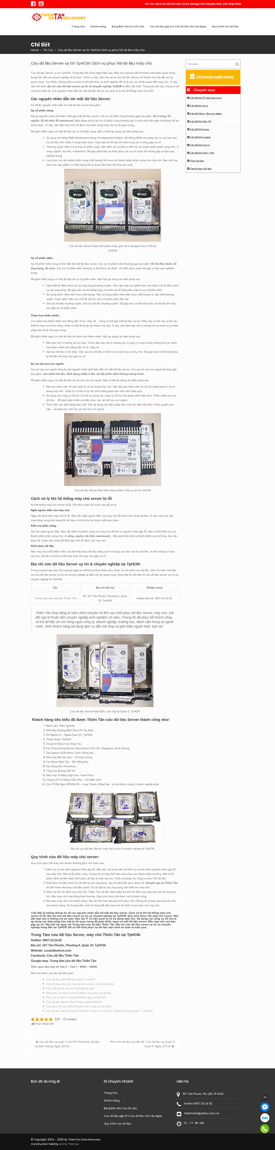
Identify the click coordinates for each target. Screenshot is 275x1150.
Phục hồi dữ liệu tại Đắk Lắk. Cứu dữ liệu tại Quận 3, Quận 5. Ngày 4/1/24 (142, 1044)
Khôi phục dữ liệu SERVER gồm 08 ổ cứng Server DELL (79, 1006)
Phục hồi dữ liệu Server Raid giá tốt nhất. (70, 988)
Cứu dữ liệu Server (199, 145)
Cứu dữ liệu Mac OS (200, 121)
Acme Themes (69, 1144)
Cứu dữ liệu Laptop (199, 137)
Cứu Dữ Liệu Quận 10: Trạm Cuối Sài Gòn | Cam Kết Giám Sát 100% (199, 4)
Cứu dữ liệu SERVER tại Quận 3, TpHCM (70, 979)
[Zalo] (264, 1117)
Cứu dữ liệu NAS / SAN (201, 153)
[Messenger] (264, 1106)
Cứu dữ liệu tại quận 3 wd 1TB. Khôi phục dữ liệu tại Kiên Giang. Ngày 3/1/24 (67, 1044)
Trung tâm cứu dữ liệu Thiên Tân (56, 598)
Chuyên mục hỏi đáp (200, 168)
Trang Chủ (78, 26)
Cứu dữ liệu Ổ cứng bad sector (205, 98)
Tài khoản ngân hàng (214, 77)
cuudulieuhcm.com (57, 950)
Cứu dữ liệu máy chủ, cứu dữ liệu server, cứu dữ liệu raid (80, 983)
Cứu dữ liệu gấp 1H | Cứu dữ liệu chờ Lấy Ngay (178, 26)
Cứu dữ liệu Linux (199, 129)
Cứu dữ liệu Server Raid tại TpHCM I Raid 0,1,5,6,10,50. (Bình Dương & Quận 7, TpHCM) (99, 1010)
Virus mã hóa (196, 160)
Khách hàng (98, 26)
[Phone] (264, 1128)
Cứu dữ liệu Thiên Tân (63, 955)
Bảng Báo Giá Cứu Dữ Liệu (128, 26)
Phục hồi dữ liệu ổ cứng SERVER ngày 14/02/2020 (76, 997)
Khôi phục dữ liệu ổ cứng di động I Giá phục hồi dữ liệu (78, 992)
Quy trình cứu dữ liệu (225, 26)
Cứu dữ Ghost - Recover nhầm (205, 113)
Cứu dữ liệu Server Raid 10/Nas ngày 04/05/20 (74, 1001)
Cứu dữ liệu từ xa (198, 105)
